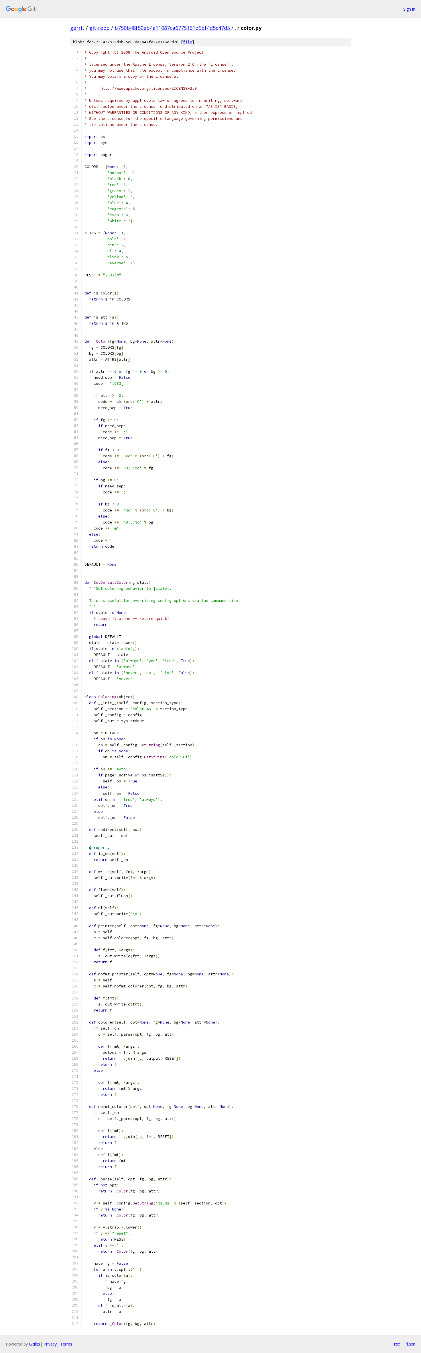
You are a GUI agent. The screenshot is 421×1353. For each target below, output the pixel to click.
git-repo (99, 27)
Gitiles (34, 1344)
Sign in (409, 9)
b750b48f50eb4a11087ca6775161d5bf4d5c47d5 (172, 27)
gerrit (77, 27)
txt (397, 1343)
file (187, 42)
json (410, 1343)
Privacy (50, 1344)
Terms (66, 1344)
